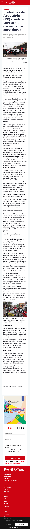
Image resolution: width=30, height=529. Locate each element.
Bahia (5, 498)
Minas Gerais (6, 506)
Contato (6, 478)
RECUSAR (8, 524)
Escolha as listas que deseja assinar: (13, 446)
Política (6, 485)
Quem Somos (7, 474)
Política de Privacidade (11, 480)
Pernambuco (6, 514)
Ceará (5, 501)
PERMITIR (21, 524)
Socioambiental (7, 493)
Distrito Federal (7, 503)
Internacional (7, 487)
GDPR (22, 520)
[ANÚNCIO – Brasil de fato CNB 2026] (15, 423)
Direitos (6, 489)
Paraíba (5, 508)
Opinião (6, 496)
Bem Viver (6, 491)
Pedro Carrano (23, 40)
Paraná (5, 511)
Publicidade (7, 476)
